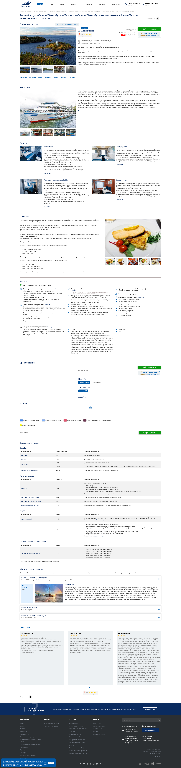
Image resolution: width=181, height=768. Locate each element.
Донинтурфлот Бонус (76, 737)
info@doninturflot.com (131, 726)
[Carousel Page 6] (37, 159)
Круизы (47, 719)
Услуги (56, 77)
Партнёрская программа (28, 755)
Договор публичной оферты (78, 748)
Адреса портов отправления (78, 750)
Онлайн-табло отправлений (78, 729)
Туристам (72, 719)
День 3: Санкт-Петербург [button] (34, 616)
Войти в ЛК (97, 723)
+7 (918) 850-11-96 (148, 739)
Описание (23, 77)
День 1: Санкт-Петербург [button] (47, 578)
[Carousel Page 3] (31, 159)
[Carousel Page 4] (33, 159)
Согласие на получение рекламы (30, 744)
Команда (23, 758)
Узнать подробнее (37, 765)
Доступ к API (97, 729)
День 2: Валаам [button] (29, 608)
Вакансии (23, 729)
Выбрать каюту (149, 29)
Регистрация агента (99, 726)
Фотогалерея (24, 747)
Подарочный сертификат (77, 740)
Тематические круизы (51, 726)
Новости (22, 723)
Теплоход (32, 77)
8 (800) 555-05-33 (133, 3)
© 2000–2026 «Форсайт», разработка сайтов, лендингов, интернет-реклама (152, 751)
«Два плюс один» (101, 520)
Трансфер (72, 731)
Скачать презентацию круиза (68, 24)
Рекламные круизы (99, 734)
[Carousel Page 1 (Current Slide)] (27, 159)
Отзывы (72, 77)
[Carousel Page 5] (35, 159)
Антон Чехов (87, 30)
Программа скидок (75, 734)
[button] (89, 687)
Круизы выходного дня (51, 723)
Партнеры (23, 750)
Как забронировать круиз (77, 742)
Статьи (22, 726)
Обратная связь (150, 709)
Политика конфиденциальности (30, 737)
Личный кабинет (74, 723)
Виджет (96, 731)
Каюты (40, 77)
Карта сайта (157, 756)
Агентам (96, 719)
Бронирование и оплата (76, 726)
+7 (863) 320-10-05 (151, 3)
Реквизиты (23, 731)
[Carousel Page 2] (29, 159)
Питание (48, 77)
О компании (24, 719)
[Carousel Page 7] (39, 159)
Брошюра (23, 752)
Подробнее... (82, 111)
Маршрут (64, 77)
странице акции (99, 536)
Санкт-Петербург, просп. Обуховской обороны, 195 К (55, 580)
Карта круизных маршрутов (78, 753)
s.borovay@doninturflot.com (150, 740)
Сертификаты (24, 734)
